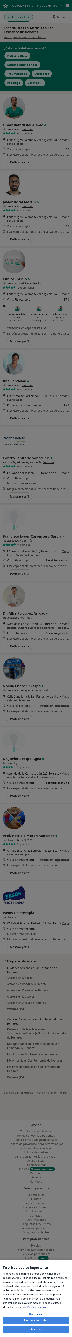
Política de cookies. (38, 1307)
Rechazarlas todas (36, 1320)
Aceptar (36, 1329)
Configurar (36, 1314)
